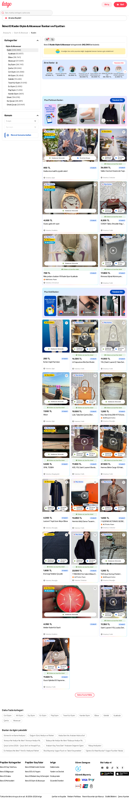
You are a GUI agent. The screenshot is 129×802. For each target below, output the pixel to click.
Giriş (106, 4)
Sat (122, 4)
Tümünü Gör (119, 63)
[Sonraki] (125, 72)
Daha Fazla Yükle (84, 695)
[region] (84, 72)
